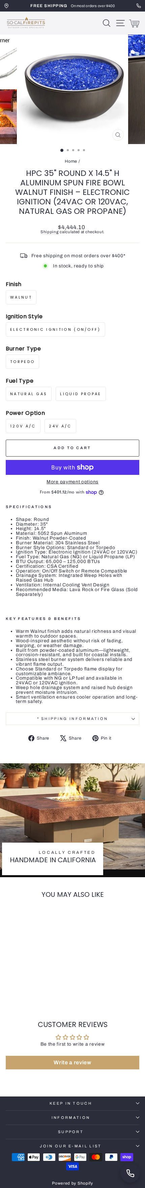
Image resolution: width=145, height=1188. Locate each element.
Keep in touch (71, 1103)
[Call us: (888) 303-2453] (130, 1173)
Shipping (49, 232)
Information (71, 1117)
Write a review (72, 1062)
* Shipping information (72, 719)
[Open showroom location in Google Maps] (6, 5)
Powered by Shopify (72, 1183)
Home (71, 161)
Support (71, 1132)
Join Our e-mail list (71, 1146)
